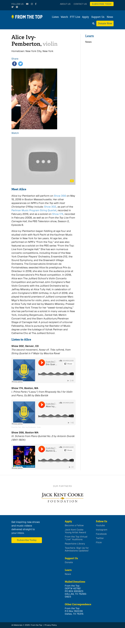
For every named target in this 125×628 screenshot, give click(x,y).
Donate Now (105, 23)
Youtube (100, 525)
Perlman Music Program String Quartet (33, 210)
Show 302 (50, 206)
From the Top (16, 427)
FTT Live (75, 17)
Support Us (97, 17)
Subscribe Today (102, 4)
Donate (69, 562)
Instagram (101, 529)
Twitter (100, 538)
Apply (85, 17)
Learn (89, 36)
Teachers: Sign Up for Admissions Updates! (77, 549)
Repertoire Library (75, 543)
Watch (64, 17)
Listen (55, 17)
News (110, 17)
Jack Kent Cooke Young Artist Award (75, 531)
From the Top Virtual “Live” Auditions (76, 538)
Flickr (99, 542)
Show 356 (60, 195)
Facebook (101, 534)
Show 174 (57, 214)
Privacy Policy (51, 625)
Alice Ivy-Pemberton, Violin (31, 427)
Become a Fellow (74, 525)
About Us (65, 4)
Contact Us (80, 4)
